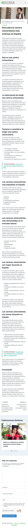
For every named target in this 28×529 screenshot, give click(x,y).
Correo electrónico (8, 493)
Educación (4, 25)
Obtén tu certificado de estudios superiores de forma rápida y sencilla (13, 444)
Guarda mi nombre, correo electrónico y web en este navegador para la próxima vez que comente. (14, 505)
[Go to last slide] (4, 436)
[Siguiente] (24, 436)
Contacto (16, 523)
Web (4, 500)
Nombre (5, 487)
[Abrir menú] (25, 3)
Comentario (5, 466)
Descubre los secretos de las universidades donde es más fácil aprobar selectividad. (7, 407)
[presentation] (14, 431)
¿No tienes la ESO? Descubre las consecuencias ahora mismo (20, 406)
